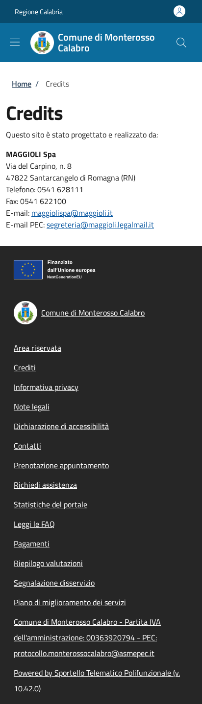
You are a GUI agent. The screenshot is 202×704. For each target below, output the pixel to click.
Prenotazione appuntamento (61, 465)
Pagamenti (32, 543)
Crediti (25, 367)
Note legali (32, 406)
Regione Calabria (39, 11)
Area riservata (37, 348)
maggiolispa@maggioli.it (72, 213)
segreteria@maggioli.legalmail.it (100, 224)
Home (21, 84)
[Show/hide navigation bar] (15, 42)
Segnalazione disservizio (54, 583)
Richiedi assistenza (45, 485)
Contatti (27, 446)
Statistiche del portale (50, 504)
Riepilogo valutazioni (48, 563)
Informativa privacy (46, 387)
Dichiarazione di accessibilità (61, 426)
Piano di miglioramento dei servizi (70, 602)
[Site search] (181, 42)
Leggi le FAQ (34, 524)
